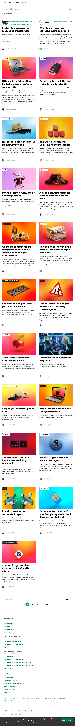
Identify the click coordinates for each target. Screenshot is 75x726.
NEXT (44, 334)
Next (67, 599)
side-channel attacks (11, 280)
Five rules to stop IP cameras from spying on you (18, 143)
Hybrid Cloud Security (10, 689)
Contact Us (6, 705)
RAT (43, 386)
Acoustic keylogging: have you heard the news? (17, 305)
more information (34, 723)
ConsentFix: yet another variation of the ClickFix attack (15, 568)
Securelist (6, 710)
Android (45, 488)
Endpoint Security (9, 686)
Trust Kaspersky (47, 705)
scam (6, 58)
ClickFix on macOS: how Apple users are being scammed (15, 460)
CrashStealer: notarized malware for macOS (15, 359)
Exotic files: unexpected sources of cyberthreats (15, 29)
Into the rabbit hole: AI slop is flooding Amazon (19, 194)
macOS (7, 334)
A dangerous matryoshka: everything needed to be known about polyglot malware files (16, 251)
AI (5, 170)
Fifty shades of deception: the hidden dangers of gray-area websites (17, 84)
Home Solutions (9, 618)
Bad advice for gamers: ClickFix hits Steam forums (54, 143)
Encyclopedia (25, 710)
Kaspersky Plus (8, 626)
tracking (45, 434)
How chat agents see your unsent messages (54, 459)
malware (7, 224)
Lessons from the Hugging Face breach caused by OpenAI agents (54, 306)
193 (47, 604)
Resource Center (29, 705)
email (44, 224)
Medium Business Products (13, 651)
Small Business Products (12, 636)
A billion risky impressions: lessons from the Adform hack (54, 195)
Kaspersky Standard (10, 623)
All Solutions (7, 632)
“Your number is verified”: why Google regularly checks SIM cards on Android (56, 514)
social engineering (11, 386)
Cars (44, 58)
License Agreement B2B (10, 700)
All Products (7, 647)
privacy (44, 170)
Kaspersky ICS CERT (34, 710)
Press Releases (38, 705)
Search (70, 9)
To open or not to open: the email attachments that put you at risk (55, 249)
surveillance (9, 119)
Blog (23, 705)
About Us (13, 705)
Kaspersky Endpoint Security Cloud (14, 644)
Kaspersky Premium (9, 629)
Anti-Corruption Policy (46, 698)
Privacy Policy (36, 698)
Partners (19, 705)
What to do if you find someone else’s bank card (54, 29)
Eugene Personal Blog (15, 710)
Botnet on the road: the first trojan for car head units (55, 83)
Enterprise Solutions (10, 673)
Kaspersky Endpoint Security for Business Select (18, 662)
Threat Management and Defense (14, 683)
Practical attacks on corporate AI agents (13, 513)
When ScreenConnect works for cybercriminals (55, 410)
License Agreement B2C (59, 698)
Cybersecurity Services (10, 680)
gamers (44, 119)
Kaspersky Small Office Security (13, 641)
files (6, 22)
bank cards (46, 22)
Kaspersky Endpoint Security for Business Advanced (19, 665)
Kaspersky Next (8, 656)
